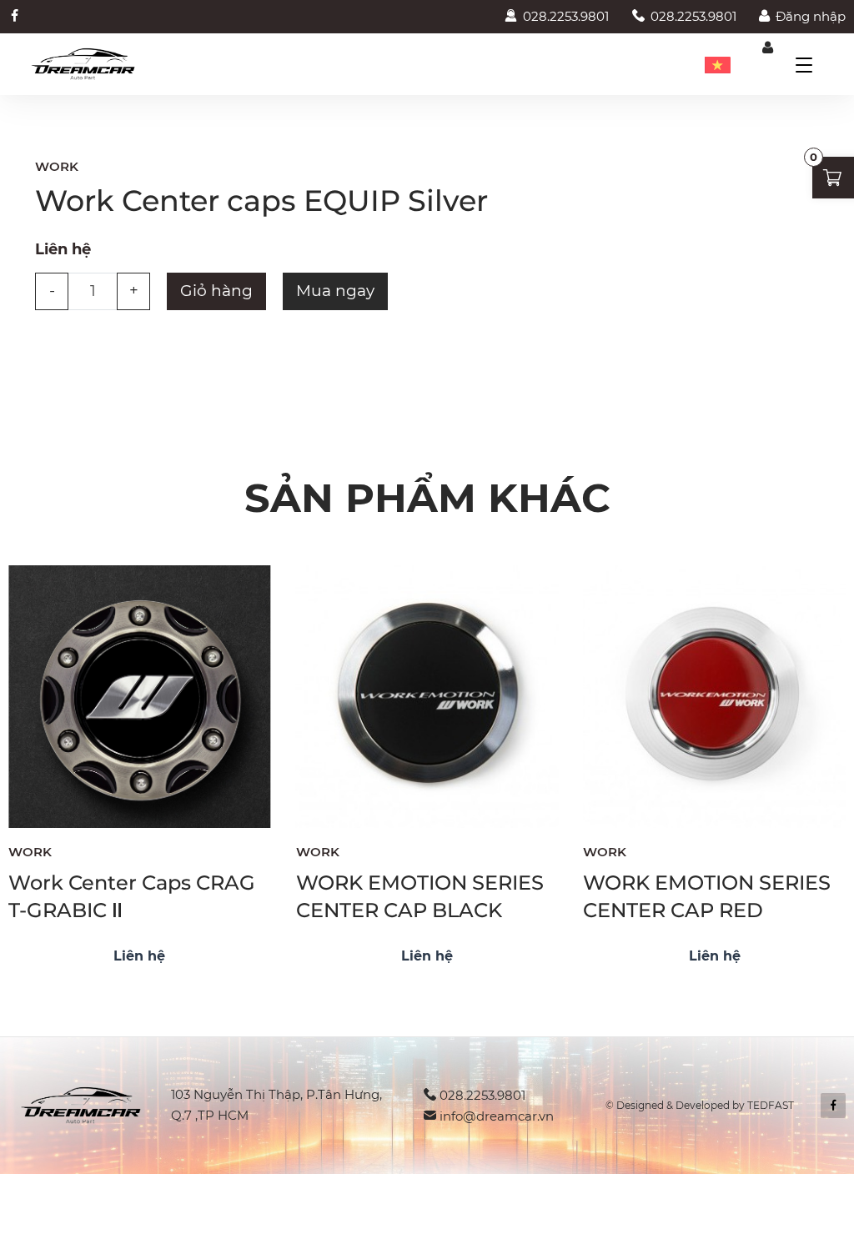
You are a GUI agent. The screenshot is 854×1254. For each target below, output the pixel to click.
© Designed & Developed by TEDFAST (699, 1105)
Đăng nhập (811, 16)
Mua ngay (335, 290)
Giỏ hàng (216, 290)
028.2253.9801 (566, 16)
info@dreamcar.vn (497, 1116)
